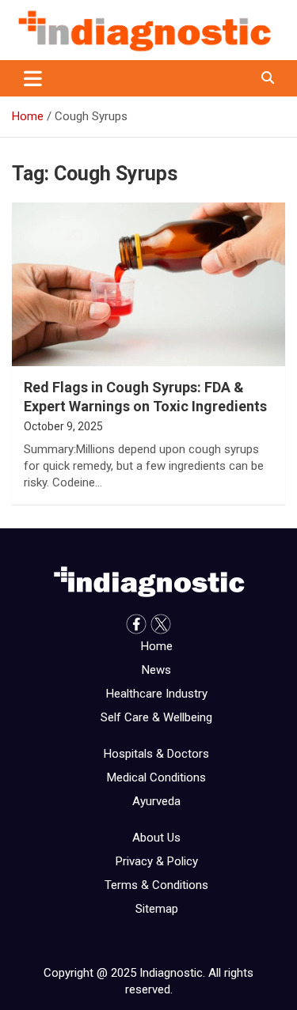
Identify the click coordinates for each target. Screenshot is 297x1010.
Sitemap (156, 909)
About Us (156, 837)
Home (157, 646)
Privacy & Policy (157, 861)
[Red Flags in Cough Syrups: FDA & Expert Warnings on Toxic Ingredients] (148, 284)
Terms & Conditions (156, 885)
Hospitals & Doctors (156, 754)
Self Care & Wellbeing (156, 717)
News (156, 670)
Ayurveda (156, 801)
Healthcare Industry (157, 694)
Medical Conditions (156, 777)
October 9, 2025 (63, 426)
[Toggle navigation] (33, 78)
